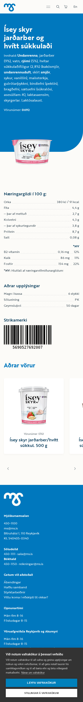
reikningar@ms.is (31, 564)
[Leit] (58, 7)
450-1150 (10, 564)
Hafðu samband (15, 587)
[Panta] (65, 7)
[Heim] (9, 7)
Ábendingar (12, 582)
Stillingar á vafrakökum (41, 693)
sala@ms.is (25, 554)
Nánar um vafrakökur (33, 672)
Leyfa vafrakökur (41, 682)
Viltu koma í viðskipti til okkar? (26, 597)
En (75, 6)
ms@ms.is (11, 528)
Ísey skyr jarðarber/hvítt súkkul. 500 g (34, 442)
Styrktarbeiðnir (14, 592)
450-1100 (10, 523)
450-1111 (9, 554)
